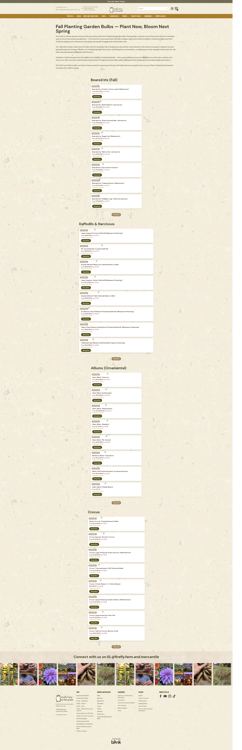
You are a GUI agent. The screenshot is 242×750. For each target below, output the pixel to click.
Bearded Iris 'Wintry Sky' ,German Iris (106, 152)
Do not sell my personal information (145, 709)
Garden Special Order (82, 721)
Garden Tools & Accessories (85, 716)
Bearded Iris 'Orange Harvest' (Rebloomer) (108, 183)
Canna (99, 706)
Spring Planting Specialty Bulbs (104, 717)
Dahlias (99, 709)
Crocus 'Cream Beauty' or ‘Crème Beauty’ (105, 584)
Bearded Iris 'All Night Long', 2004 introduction (110, 199)
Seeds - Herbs (80, 706)
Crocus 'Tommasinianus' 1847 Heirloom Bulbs (106, 568)
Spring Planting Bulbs (82, 695)
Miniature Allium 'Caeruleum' (103, 455)
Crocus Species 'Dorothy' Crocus (101, 537)
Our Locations (122, 705)
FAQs (119, 710)
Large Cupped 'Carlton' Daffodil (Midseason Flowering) (101, 280)
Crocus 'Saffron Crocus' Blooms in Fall (103, 631)
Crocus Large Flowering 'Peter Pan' (102, 615)
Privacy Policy (142, 706)
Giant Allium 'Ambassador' (102, 393)
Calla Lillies (100, 703)
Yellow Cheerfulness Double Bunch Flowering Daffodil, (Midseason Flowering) (110, 327)
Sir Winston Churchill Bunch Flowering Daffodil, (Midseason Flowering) (107, 311)
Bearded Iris (100, 701)
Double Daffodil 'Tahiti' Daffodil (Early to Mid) (98, 296)
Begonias (100, 698)
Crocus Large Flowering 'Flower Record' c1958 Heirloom (110, 552)
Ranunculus (100, 714)
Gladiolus (100, 711)
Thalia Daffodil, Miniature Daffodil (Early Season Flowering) (103, 343)
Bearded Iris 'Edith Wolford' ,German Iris (107, 105)
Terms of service (143, 698)
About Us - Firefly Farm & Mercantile (125, 696)
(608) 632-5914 (62, 714)
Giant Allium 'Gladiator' (101, 424)
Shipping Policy (142, 703)
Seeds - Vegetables (82, 701)
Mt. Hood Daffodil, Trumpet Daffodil (94, 249)
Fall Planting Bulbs (81, 718)
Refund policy (142, 701)
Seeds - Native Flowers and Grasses (84, 709)
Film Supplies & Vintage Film (84, 724)
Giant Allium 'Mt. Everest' (101, 440)
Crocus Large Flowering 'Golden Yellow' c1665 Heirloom (110, 600)
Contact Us (121, 700)
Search (140, 695)
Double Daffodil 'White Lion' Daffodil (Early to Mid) (100, 264)
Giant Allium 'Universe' (100, 377)
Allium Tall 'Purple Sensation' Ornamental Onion (110, 471)
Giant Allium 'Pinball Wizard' (102, 487)
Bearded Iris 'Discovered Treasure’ (105, 167)
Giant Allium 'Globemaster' (102, 408)
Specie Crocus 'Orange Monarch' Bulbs (103, 521)
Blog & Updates (122, 708)
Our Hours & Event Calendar (126, 703)
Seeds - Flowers (81, 703)
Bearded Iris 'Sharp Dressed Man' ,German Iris (109, 120)
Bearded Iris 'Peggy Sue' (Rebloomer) (106, 136)
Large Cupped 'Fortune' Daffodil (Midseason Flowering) (102, 233)
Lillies (98, 695)
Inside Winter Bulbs (82, 698)
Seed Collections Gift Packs (84, 713)
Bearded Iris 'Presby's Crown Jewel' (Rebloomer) (110, 89)
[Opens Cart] (176, 8)
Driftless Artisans (81, 731)
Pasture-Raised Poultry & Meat (84, 727)
